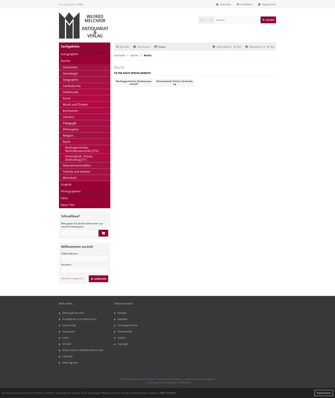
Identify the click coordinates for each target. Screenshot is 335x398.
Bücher (65, 61)
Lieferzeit (67, 356)
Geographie (70, 80)
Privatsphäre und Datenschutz (79, 319)
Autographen (69, 54)
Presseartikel (124, 331)
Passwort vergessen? (72, 278)
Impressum (143, 47)
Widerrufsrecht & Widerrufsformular (82, 350)
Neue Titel (67, 205)
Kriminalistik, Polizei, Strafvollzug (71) (79, 157)
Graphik (66, 184)
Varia (64, 198)
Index (65, 337)
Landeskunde (72, 86)
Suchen (268, 19)
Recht (66, 142)
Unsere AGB (69, 325)
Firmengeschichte (127, 325)
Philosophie (71, 129)
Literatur (68, 117)
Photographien (71, 191)
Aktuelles (122, 319)
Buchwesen (70, 111)
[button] (206, 19)
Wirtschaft (69, 178)
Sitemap (122, 313)
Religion (68, 135)
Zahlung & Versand (73, 313)
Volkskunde (70, 92)
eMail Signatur (70, 362)
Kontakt (124, 47)
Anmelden (98, 278)
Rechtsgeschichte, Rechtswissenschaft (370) (81, 149)
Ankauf (121, 337)
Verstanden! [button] (324, 393)
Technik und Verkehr (76, 171)
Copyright (123, 344)
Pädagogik (70, 123)
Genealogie (70, 73)
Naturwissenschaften (77, 165)
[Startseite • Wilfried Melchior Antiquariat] (84, 25)
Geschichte (70, 67)
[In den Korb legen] (103, 233)
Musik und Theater (75, 104)
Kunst (66, 98)
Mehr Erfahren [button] (168, 393)
